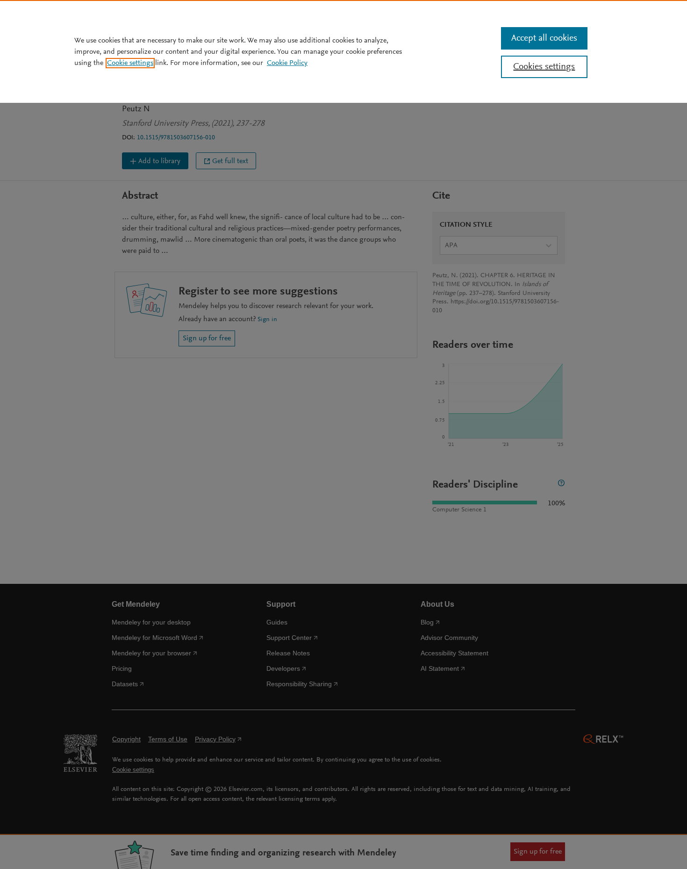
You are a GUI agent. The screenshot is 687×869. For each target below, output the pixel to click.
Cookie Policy (287, 63)
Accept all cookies (544, 38)
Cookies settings (544, 67)
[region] (343, 51)
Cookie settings (130, 63)
